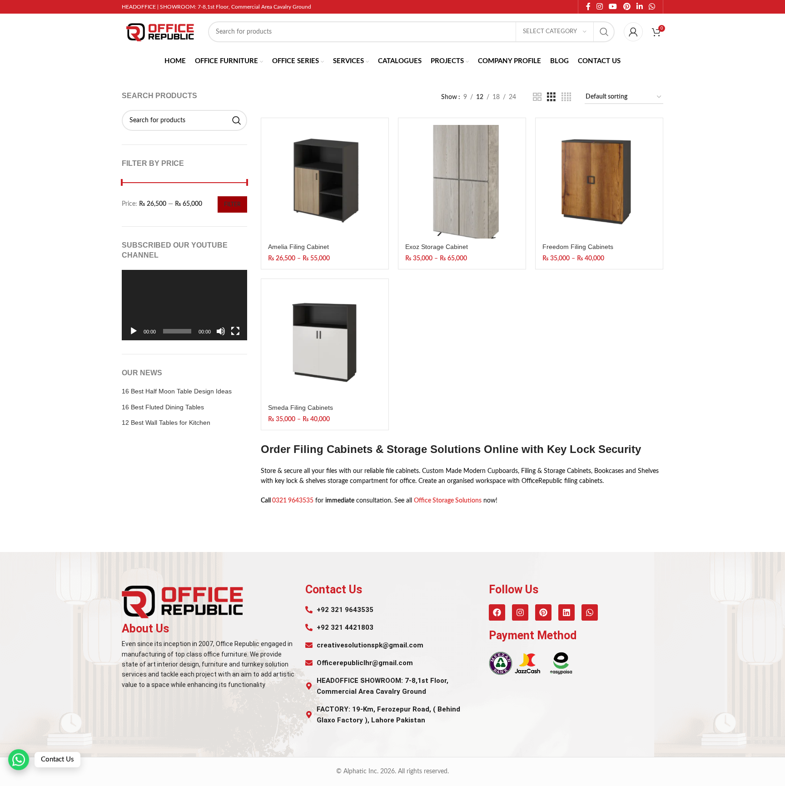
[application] (184, 305)
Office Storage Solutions (448, 500)
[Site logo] (160, 32)
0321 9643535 (292, 500)
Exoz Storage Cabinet (436, 246)
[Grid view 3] (551, 97)
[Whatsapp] (589, 612)
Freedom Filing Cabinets (577, 246)
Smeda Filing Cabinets (300, 407)
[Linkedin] (566, 612)
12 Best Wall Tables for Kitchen (166, 422)
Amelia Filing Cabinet (298, 246)
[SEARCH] (604, 31)
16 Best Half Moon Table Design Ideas (177, 391)
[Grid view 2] (537, 97)
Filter (232, 204)
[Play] (133, 336)
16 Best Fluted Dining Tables (163, 407)
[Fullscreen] (235, 336)
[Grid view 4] (566, 97)
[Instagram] (520, 612)
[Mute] (220, 336)
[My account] (633, 32)
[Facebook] (497, 612)
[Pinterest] (543, 612)
